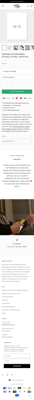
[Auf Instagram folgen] (7, 375)
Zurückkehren (6, 303)
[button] (17, 136)
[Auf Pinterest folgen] (12, 375)
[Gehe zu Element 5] (27, 47)
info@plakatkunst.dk (8, 325)
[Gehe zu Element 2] (10, 47)
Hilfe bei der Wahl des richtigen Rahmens (15, 290)
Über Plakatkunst (7, 297)
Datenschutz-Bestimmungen (11, 310)
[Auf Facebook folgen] (3, 375)
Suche (4, 313)
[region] (17, 244)
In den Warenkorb (17, 91)
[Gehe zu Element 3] (15, 47)
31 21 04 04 (6, 322)
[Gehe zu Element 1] (4, 47)
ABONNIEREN (17, 366)
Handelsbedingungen (8, 307)
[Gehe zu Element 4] (21, 47)
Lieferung (5, 300)
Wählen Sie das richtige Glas (11, 294)
